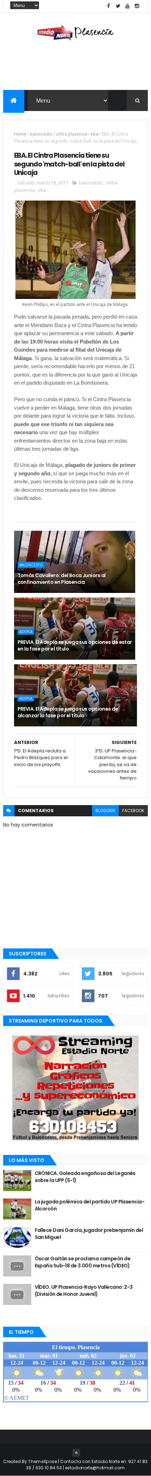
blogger (105, 811)
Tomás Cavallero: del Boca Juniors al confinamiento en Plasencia (62, 579)
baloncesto (41, 134)
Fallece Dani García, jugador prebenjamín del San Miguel (89, 1234)
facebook (133, 811)
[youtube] (127, 6)
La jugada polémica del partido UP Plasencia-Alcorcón (89, 1205)
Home (20, 134)
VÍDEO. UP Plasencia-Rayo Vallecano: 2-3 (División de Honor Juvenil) (84, 1291)
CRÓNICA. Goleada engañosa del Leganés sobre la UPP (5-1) (85, 1177)
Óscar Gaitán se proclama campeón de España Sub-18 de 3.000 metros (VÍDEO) (82, 1262)
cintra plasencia (71, 134)
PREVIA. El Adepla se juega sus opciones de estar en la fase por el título (75, 646)
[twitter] (118, 6)
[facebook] (108, 6)
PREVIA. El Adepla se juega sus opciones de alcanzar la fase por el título (68, 712)
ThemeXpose (42, 1461)
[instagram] (137, 6)
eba (94, 134)
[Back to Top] (76, 1453)
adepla (25, 631)
